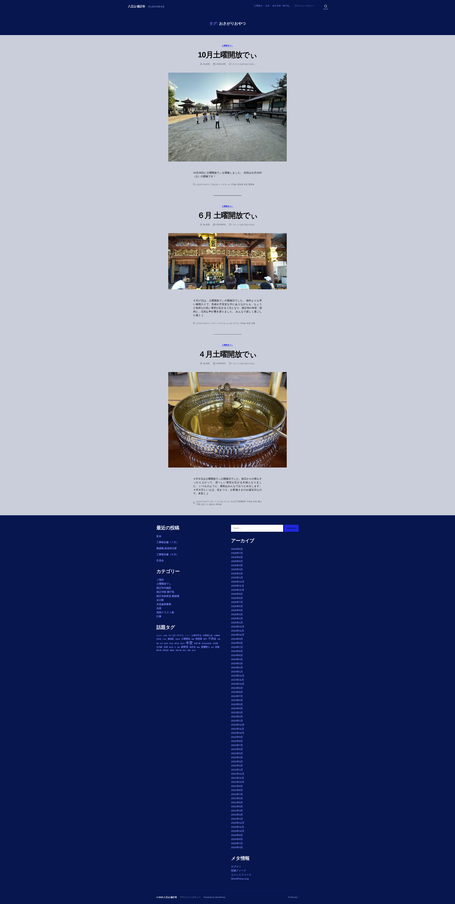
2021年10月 (237, 782)
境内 (205, 639)
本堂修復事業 (163, 604)
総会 (198, 647)
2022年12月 (237, 724)
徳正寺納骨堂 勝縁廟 (167, 596)
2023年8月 (237, 692)
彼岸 (161, 643)
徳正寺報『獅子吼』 (281, 6)
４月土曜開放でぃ (227, 354)
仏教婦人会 (208, 635)
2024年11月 (237, 630)
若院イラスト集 (165, 612)
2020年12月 (237, 822)
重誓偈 (251, 184)
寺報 (218, 639)
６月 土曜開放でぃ (227, 215)
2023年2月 (237, 716)
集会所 (194, 650)
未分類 (160, 600)
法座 (158, 608)
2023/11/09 (220, 64)
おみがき (159, 635)
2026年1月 (237, 577)
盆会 (158, 536)
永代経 (159, 647)
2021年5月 (237, 802)
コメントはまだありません (243, 64)
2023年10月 (237, 683)
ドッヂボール (224, 184)
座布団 (240, 184)
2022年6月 (237, 749)
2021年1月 (237, 818)
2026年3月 (237, 569)
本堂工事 (197, 643)
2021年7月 (237, 794)
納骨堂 (184, 646)
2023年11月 (237, 679)
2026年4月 (237, 565)
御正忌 (177, 643)
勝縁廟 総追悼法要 (166, 548)
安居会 (160, 560)
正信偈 (215, 643)
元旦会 (164, 639)
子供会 (233, 184)
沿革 (267, 6)
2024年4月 (237, 659)
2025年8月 (237, 598)
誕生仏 (212, 504)
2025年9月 (237, 594)
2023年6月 (237, 700)
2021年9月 (237, 786)
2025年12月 (237, 581)
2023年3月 (237, 712)
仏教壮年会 (196, 635)
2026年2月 (237, 573)
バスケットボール (217, 323)
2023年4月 (237, 708)
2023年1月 (237, 720)
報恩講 (198, 639)
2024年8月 (237, 643)
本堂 (245, 184)
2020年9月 (237, 835)
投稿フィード (238, 870)
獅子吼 (171, 647)
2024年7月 (237, 647)
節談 (178, 647)
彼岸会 (166, 643)
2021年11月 (237, 778)
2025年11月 (237, 585)
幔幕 (157, 643)
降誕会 (172, 650)
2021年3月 (237, 810)
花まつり (205, 504)
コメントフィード (241, 874)
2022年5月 (237, 753)
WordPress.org (240, 878)
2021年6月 (237, 798)
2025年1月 (237, 622)
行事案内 (258, 6)
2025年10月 (237, 589)
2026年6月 (237, 557)
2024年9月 (237, 639)
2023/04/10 (220, 363)
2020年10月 (237, 831)
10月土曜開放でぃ (227, 54)
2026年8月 (237, 549)
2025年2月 (237, 618)
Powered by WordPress (214, 897)
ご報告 (160, 579)
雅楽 (189, 650)
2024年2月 (237, 667)
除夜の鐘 (178, 650)
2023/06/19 (220, 225)
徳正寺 (182, 643)
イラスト (187, 635)
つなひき (214, 184)
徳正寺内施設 (163, 587)
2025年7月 (237, 602)
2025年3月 (237, 614)
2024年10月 (237, 634)
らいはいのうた (232, 323)
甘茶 (198, 504)
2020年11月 (237, 827)
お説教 (165, 635)
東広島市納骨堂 (206, 643)
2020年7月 (237, 843)
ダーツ (213, 501)
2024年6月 (237, 651)
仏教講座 (217, 635)
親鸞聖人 (205, 647)
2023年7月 (237, 696)
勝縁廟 (171, 639)
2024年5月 (237, 655)
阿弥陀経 (166, 650)
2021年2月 (237, 814)
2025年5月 (237, 610)
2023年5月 (237, 704)
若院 (208, 64)
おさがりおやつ (202, 184)
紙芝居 (193, 647)
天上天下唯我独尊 (238, 501)
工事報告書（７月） (167, 542)
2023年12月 (237, 675)
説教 (217, 647)
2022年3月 (237, 761)
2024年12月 (237, 626)
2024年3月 (237, 663)
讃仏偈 (218, 504)
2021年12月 (237, 773)
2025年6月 (237, 606)
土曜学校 (177, 639)
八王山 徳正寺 (136, 6)
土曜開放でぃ (227, 46)
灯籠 (253, 323)
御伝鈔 (171, 643)
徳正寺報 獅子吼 (165, 592)
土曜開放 (185, 638)
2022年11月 (237, 728)
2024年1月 (237, 671)
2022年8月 (237, 741)
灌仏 (259, 501)
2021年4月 (237, 806)
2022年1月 (237, 769)
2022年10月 (237, 732)
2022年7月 (237, 745)
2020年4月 (237, 847)
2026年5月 (237, 561)
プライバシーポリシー (304, 6)
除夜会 (184, 650)
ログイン (236, 866)
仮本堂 (158, 639)
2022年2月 (237, 765)
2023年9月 (237, 688)
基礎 (192, 639)
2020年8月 (237, 839)
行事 (158, 616)
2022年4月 (237, 757)
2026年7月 (237, 553)
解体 (212, 647)
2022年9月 (237, 737)
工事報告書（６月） (167, 554)
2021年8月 (237, 790)
